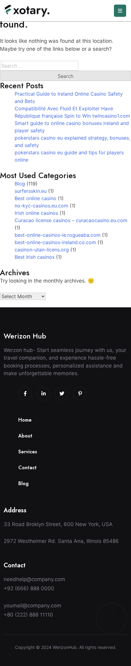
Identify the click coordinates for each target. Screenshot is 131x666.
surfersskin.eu (31, 191)
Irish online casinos (36, 213)
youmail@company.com (32, 605)
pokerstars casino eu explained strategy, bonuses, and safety (72, 141)
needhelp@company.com (34, 579)
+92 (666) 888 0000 (29, 588)
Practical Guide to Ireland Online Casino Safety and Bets (69, 97)
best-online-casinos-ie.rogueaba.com (58, 235)
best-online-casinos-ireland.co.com (55, 242)
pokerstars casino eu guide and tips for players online (69, 156)
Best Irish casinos (35, 257)
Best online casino (35, 198)
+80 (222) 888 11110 (28, 615)
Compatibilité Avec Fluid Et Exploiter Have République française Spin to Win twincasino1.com (72, 112)
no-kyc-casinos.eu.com (41, 206)
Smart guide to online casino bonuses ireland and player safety (72, 127)
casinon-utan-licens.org (42, 250)
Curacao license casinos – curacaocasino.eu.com (71, 220)
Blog (20, 184)
